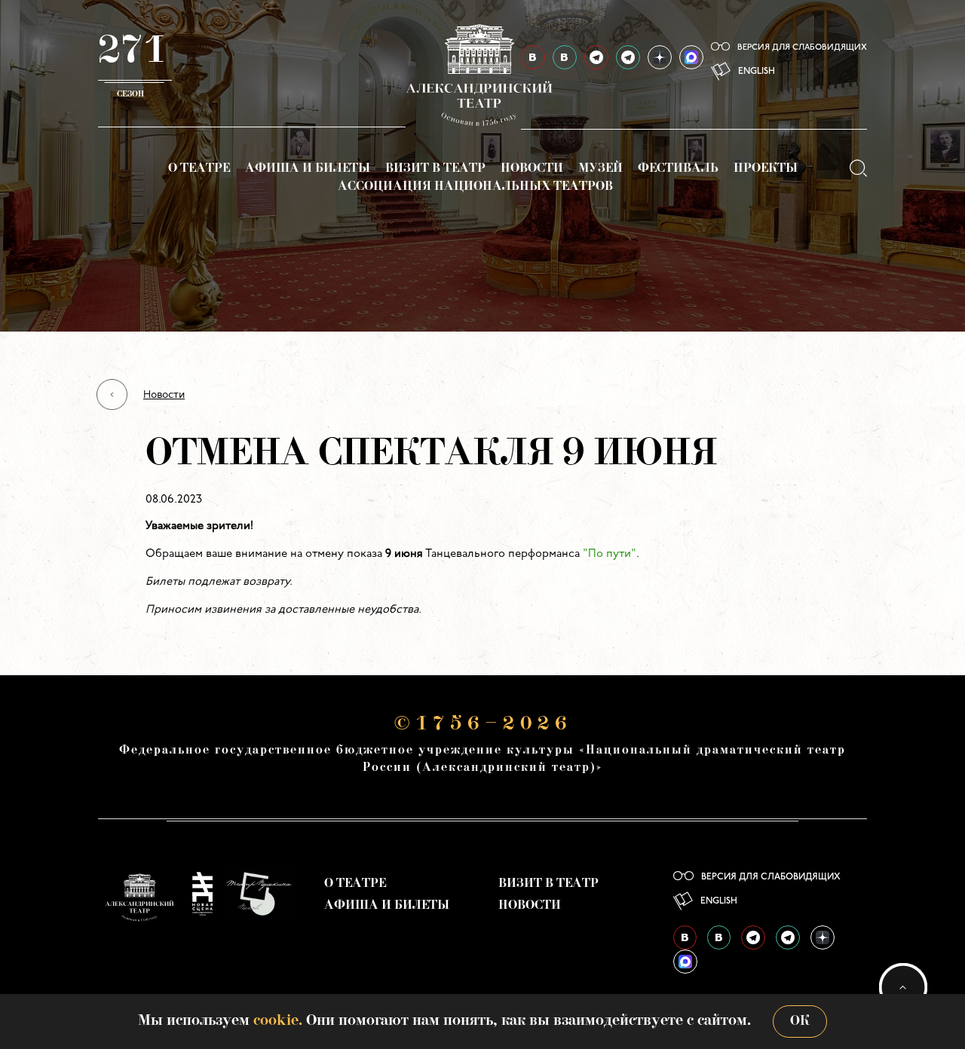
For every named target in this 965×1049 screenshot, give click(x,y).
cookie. (277, 1021)
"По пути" (609, 554)
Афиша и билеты (307, 169)
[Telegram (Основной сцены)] (596, 57)
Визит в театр (435, 169)
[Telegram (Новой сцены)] (628, 57)
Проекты (766, 169)
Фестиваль (678, 169)
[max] (691, 57)
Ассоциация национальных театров (475, 187)
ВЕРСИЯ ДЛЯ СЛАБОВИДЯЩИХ (802, 48)
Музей (600, 169)
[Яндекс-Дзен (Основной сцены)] (660, 57)
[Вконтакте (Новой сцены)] (719, 937)
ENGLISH (756, 71)
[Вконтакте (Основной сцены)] (685, 937)
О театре (199, 169)
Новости (532, 169)
